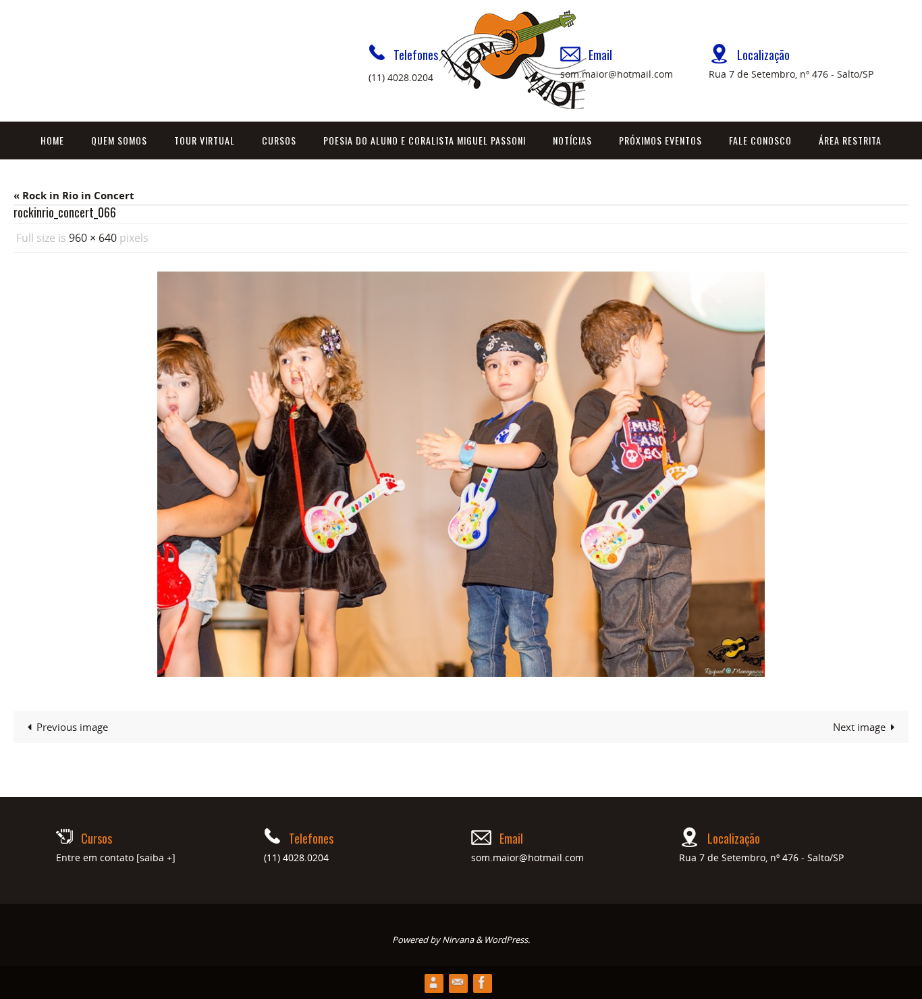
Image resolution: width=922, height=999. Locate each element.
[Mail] (457, 982)
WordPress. (507, 939)
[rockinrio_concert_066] (461, 474)
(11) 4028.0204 (401, 77)
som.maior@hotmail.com (616, 74)
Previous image (72, 727)
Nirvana (458, 939)
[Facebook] (482, 982)
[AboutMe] (433, 982)
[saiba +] (155, 857)
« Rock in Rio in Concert (73, 195)
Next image (859, 727)
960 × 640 (93, 237)
